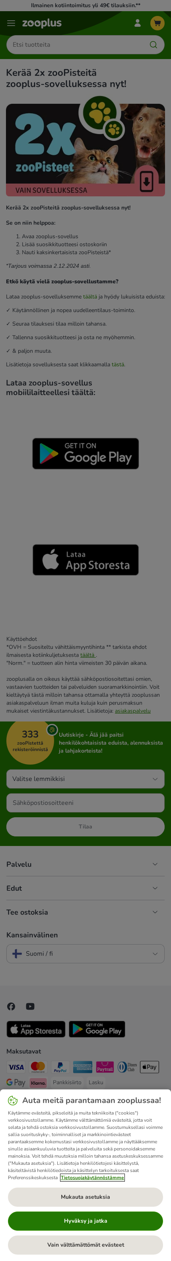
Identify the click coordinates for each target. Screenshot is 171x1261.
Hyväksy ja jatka (85, 1221)
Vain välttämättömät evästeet (85, 1245)
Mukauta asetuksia (85, 1197)
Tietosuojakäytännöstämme (92, 1177)
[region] (85, 1175)
